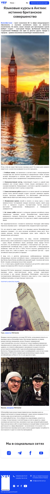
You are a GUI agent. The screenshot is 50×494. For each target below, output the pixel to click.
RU (27, 3)
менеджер (10, 408)
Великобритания (6, 23)
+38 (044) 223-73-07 (21, 476)
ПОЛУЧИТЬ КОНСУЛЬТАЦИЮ (10, 281)
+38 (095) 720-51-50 (21, 478)
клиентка (8, 333)
